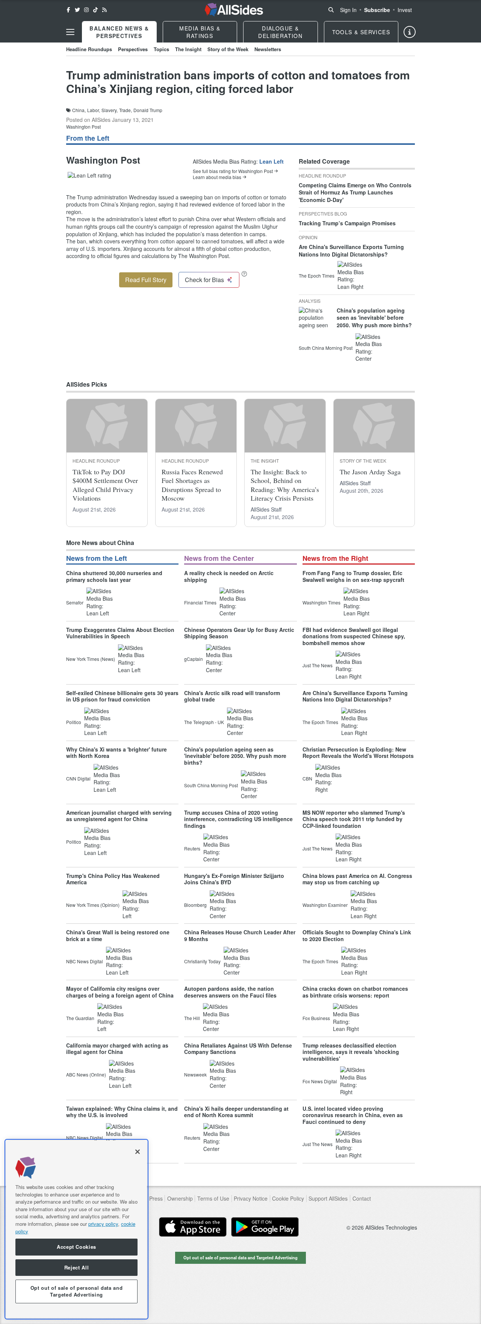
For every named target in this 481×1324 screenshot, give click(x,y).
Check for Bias (204, 279)
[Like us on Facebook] (68, 10)
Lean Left (271, 161)
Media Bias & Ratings (199, 31)
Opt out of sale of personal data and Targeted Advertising (240, 1257)
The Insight (188, 49)
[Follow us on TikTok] (95, 10)
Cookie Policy (288, 1198)
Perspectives (133, 49)
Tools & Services (361, 32)
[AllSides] (234, 10)
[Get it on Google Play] (265, 1227)
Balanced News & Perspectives (119, 31)
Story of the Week (227, 49)
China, (79, 110)
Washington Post (83, 126)
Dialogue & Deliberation (280, 31)
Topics (161, 49)
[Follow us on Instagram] (86, 10)
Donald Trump (147, 110)
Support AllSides (328, 1198)
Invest (405, 10)
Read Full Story (145, 279)
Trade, (125, 110)
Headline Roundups (89, 49)
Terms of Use (213, 1198)
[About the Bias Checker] (244, 273)
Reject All (76, 1267)
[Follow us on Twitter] (77, 10)
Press (156, 1198)
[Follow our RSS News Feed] (104, 10)
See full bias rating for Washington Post (233, 171)
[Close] (137, 1151)
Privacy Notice (251, 1198)
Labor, (93, 110)
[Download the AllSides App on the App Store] (193, 1227)
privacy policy (103, 1223)
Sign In (348, 10)
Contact (361, 1198)
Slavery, (109, 110)
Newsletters (267, 49)
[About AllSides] (409, 32)
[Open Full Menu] (70, 32)
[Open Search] (331, 10)
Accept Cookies (76, 1247)
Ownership (180, 1198)
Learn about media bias (217, 177)
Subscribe (377, 10)
